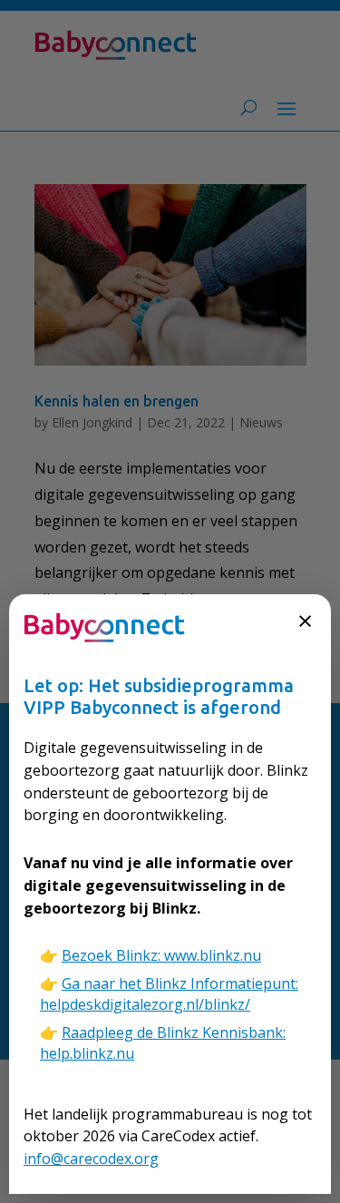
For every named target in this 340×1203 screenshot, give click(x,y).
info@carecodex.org (91, 1159)
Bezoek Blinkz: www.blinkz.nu (161, 955)
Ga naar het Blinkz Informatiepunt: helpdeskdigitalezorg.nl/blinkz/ (169, 993)
